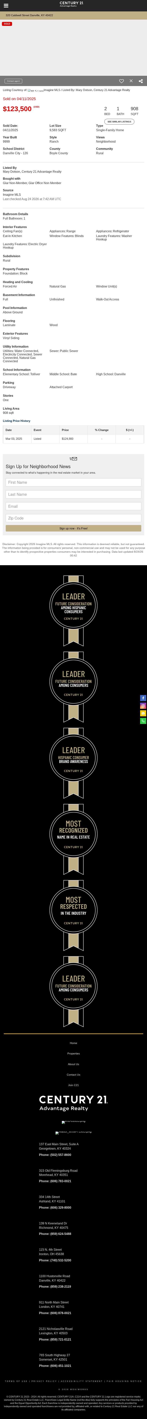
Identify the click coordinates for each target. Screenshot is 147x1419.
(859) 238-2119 (60, 1286)
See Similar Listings (119, 122)
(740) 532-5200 (60, 1260)
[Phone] (143, 721)
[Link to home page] (73, 5)
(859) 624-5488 (60, 1233)
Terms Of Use (16, 1381)
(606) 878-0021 (60, 1313)
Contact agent (13, 81)
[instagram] (143, 706)
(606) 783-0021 (60, 1181)
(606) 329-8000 (60, 1207)
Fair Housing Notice (124, 1381)
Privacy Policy (44, 1381)
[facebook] (143, 698)
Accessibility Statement (82, 1381)
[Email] (143, 713)
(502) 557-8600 (60, 1154)
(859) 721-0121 (60, 1339)
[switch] (121, 81)
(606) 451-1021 (60, 1365)
